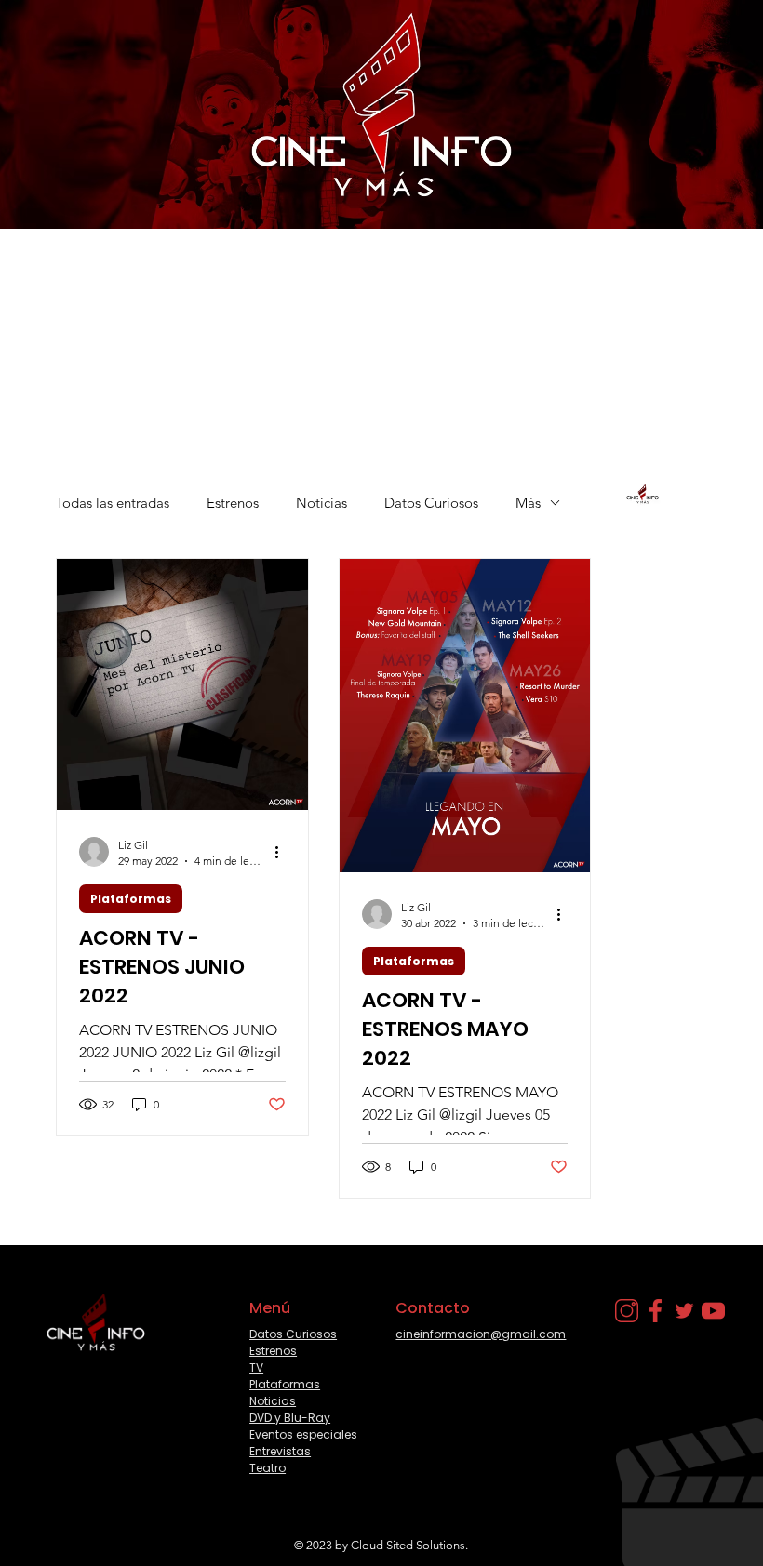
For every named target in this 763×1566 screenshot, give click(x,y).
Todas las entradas (112, 502)
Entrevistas (280, 1451)
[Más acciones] (283, 852)
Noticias (321, 502)
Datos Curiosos (431, 502)
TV (256, 1367)
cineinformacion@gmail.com (480, 1334)
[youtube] (713, 1310)
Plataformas (130, 899)
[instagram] (626, 1310)
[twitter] (684, 1310)
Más (528, 502)
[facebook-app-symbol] (655, 1310)
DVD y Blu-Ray (289, 1418)
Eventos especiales (303, 1434)
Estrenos (233, 502)
